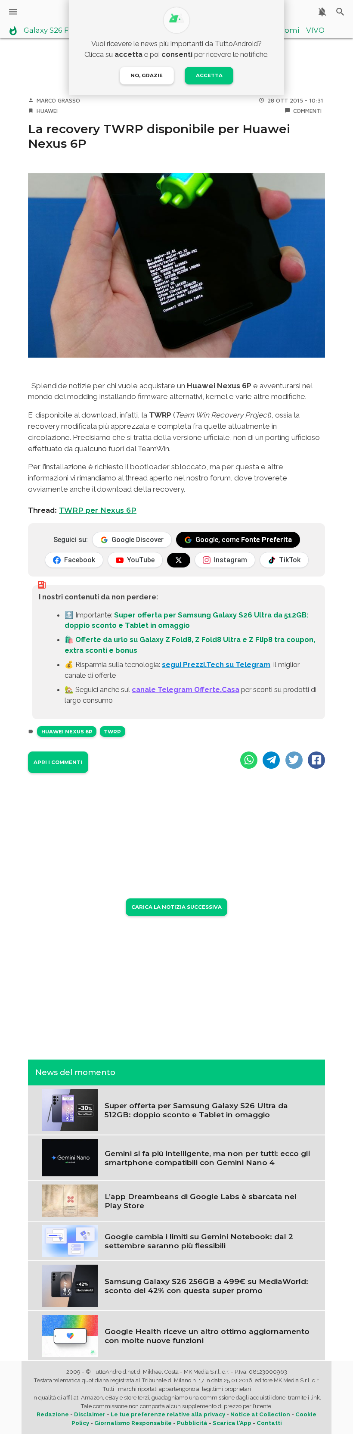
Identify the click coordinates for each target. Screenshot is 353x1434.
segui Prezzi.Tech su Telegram (216, 664)
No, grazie (146, 75)
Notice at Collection (260, 1414)
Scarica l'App (232, 1423)
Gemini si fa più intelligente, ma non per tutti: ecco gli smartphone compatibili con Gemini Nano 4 (207, 1158)
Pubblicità (192, 1423)
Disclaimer (89, 1414)
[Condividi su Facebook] (316, 760)
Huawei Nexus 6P (67, 732)
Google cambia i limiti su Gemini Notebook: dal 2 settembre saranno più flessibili (199, 1241)
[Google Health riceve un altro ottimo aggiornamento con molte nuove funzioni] (70, 1335)
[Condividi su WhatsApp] (248, 760)
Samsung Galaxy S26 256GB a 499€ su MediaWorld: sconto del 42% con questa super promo (206, 1286)
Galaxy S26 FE (48, 30)
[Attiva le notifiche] (322, 12)
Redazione (53, 1414)
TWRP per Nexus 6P (97, 510)
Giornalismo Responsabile (133, 1423)
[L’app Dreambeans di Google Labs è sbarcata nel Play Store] (70, 1200)
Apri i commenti (58, 762)
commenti (307, 110)
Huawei (47, 110)
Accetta (209, 75)
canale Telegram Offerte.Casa (185, 689)
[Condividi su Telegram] (271, 760)
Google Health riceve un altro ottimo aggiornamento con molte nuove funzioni (207, 1336)
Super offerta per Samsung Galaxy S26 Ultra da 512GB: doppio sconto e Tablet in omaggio (196, 1110)
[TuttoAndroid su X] (178, 560)
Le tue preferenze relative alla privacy (168, 1414)
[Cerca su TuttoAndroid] (340, 11)
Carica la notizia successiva (176, 907)
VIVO (315, 30)
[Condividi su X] (294, 760)
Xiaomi (286, 30)
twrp (112, 732)
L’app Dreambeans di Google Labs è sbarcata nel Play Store (201, 1201)
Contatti (269, 1423)
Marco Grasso (58, 100)
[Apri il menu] (13, 11)
